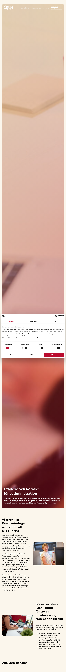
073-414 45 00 (54, 7)
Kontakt (41, 8)
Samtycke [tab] (11, 321)
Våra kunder (34, 8)
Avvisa (12, 355)
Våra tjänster (25, 8)
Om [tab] (54, 321)
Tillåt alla (54, 355)
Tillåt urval (33, 355)
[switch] (24, 348)
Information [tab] (33, 321)
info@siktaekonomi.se (56, 9)
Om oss (48, 8)
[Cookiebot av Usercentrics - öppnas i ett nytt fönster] (56, 316)
